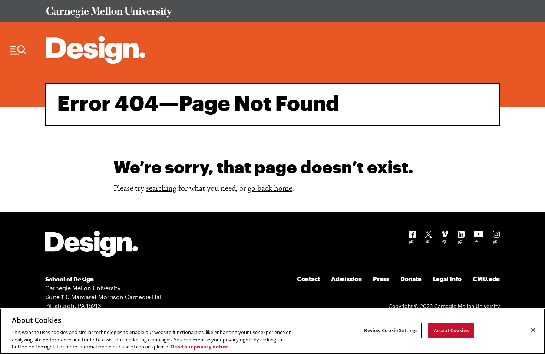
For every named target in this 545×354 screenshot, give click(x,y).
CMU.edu (486, 278)
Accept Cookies (451, 330)
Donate (411, 278)
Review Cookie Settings (390, 330)
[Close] (533, 330)
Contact (308, 278)
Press (381, 278)
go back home (270, 187)
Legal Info (447, 278)
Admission (346, 278)
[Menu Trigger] (18, 50)
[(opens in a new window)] (412, 239)
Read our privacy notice (199, 346)
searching (161, 187)
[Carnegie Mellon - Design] (91, 245)
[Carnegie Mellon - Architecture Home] (95, 50)
